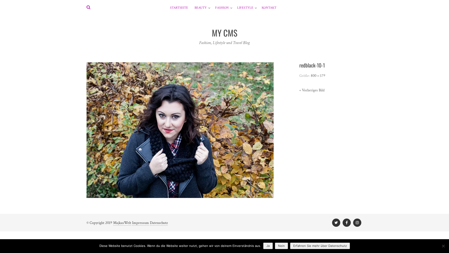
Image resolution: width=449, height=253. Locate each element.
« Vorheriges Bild (312, 90)
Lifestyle (245, 8)
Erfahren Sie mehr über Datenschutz (320, 246)
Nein (281, 246)
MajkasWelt (122, 222)
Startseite (179, 8)
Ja (268, 246)
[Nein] (443, 246)
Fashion (222, 8)
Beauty (201, 8)
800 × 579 (318, 75)
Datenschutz (159, 222)
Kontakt (269, 8)
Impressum (140, 222)
